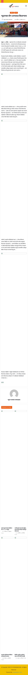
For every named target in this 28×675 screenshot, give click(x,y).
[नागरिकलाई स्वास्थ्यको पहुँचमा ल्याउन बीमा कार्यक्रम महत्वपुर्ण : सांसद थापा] (21, 468)
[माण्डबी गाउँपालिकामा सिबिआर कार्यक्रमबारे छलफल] (7, 595)
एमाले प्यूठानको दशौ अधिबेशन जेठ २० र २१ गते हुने (6, 528)
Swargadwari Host (17, 672)
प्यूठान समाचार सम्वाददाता (8, 19)
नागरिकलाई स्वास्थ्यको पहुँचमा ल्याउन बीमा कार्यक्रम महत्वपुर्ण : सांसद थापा (21, 529)
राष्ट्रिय (12, 12)
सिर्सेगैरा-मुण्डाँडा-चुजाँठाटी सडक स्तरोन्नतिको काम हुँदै (20, 655)
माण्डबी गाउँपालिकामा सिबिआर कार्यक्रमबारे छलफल (6, 655)
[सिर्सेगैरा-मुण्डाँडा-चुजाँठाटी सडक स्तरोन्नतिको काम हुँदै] (21, 595)
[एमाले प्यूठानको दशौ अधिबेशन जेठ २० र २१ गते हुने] (7, 468)
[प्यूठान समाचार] (14, 6)
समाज (16, 12)
